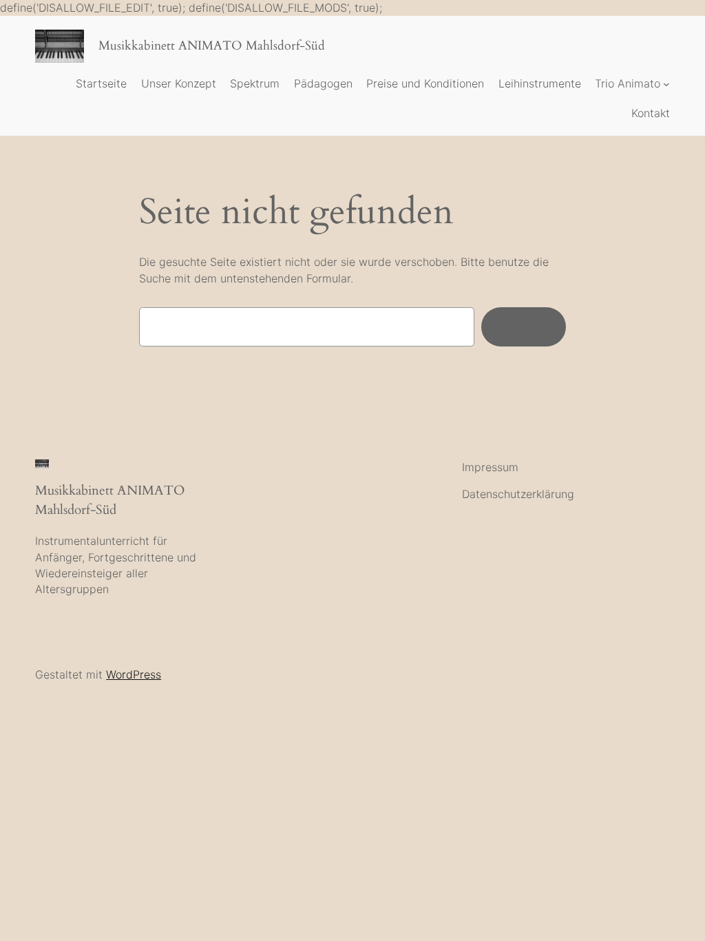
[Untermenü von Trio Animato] (666, 84)
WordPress (133, 674)
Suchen (523, 326)
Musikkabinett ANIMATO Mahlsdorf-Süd (211, 45)
